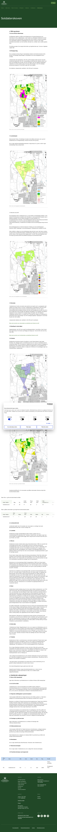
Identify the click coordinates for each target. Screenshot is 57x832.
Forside (2, 7)
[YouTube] (48, 816)
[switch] (22, 419)
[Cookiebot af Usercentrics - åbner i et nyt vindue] (48, 404)
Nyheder (19, 787)
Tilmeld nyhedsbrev (22, 789)
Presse (19, 803)
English (38, 796)
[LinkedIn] (45, 816)
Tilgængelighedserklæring (25, 827)
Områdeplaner (33, 7)
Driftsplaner (22, 7)
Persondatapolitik (15, 827)
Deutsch (39, 798)
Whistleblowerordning (41, 827)
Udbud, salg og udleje (22, 783)
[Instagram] (42, 816)
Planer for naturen (15, 7)
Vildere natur (7, 7)
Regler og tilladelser (22, 781)
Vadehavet (27, 7)
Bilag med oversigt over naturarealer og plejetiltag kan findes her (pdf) (24, 323)
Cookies (33, 827)
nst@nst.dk (23, 797)
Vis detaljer (48, 423)
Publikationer (20, 786)
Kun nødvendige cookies (12, 426)
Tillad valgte (28, 426)
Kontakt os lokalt (21, 800)
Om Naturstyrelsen (21, 779)
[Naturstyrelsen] (5, 3)
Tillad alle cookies (44, 426)
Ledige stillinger (21, 784)
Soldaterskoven (40, 7)
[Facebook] (38, 816)
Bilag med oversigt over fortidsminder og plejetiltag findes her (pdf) (23, 335)
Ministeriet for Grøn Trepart (23, 815)
